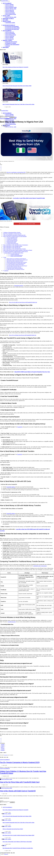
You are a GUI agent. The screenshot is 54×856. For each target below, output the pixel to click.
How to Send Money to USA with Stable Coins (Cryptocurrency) (16, 244)
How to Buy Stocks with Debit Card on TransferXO (18, 791)
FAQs (5, 257)
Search (12, 117)
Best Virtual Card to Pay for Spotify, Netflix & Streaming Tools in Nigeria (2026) (18, 835)
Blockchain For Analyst (9, 25)
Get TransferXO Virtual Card (27, 223)
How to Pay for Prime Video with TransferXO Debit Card (19, 782)
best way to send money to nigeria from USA (16, 172)
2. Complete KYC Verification (12, 238)
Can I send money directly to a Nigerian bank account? (16, 263)
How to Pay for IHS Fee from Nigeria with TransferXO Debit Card (23, 302)
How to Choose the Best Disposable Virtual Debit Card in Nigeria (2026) (17, 85)
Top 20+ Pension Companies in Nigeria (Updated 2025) (20, 762)
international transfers (18, 285)
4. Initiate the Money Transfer (12, 241)
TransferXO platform (10, 487)
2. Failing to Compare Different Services (16, 255)
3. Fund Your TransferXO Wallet (12, 240)
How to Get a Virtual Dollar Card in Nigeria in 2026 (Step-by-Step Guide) (17, 841)
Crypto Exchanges (10, 12)
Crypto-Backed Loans (11, 7)
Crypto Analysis (9, 10)
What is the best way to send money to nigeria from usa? (16, 258)
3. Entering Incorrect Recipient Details (16, 256)
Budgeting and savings (11, 41)
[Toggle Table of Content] (1, 230)
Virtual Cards (6, 15)
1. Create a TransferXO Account (12, 237)
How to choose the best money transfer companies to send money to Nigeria (18, 250)
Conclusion (6, 270)
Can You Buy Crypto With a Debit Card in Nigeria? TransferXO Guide (29, 198)
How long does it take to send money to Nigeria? (15, 261)
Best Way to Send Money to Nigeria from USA (12, 233)
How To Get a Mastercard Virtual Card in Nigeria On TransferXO (15, 67)
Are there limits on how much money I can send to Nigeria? (17, 265)
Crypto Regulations (10, 14)
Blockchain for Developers (12, 27)
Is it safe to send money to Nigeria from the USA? (15, 264)
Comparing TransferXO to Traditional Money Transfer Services (16, 251)
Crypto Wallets (9, 6)
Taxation (7, 46)
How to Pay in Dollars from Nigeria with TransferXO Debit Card (22, 335)
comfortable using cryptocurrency (40, 565)
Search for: (1, 115)
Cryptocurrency (7, 3)
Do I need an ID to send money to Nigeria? (14, 266)
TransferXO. (6, 854)
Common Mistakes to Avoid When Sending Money (13, 252)
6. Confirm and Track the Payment (12, 243)
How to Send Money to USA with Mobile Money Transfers (15, 248)
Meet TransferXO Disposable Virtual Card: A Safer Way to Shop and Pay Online (18, 104)
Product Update (7, 21)
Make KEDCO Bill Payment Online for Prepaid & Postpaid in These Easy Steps (32, 371)
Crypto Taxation (9, 11)
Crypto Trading (9, 4)
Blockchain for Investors (12, 29)
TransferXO (19, 427)
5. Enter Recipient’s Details (11, 242)
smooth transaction (12, 621)
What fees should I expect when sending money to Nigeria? (17, 262)
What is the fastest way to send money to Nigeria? (15, 269)
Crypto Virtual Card (10, 8)
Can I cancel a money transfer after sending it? (15, 268)
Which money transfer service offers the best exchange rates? (17, 259)
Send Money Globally (8, 18)
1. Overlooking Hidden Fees (14, 254)
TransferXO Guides (10, 22)
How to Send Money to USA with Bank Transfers (13, 246)
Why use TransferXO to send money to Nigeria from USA (14, 235)
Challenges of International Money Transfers (12, 232)
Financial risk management (12, 44)
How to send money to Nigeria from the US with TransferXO (15, 236)
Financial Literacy (7, 40)
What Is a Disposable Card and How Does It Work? (13, 828)
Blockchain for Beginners (12, 26)
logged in (5, 755)
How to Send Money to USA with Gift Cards (12, 247)
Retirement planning (10, 43)
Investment (6, 47)
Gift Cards (5, 19)
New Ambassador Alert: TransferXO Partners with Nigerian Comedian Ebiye (18, 848)
